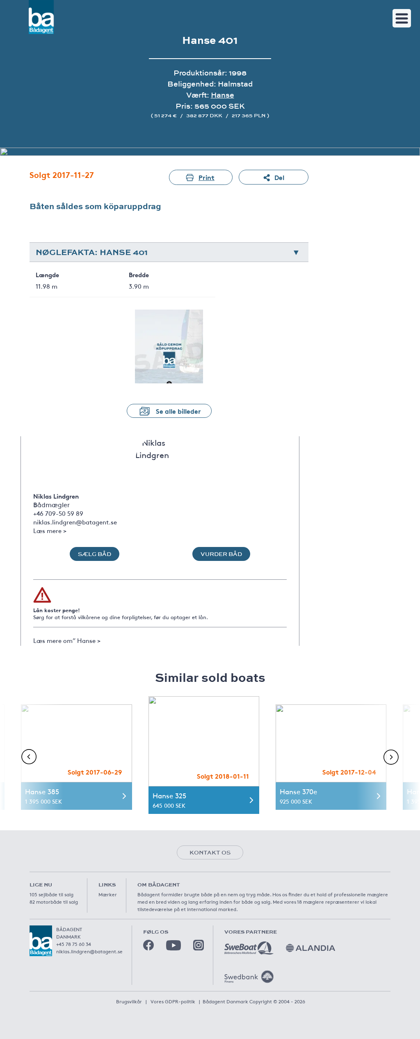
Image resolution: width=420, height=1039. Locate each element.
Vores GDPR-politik (173, 1001)
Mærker (107, 894)
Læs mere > (49, 530)
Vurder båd (221, 554)
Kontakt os (210, 852)
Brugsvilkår (129, 1001)
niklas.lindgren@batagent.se (75, 521)
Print (207, 177)
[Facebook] (148, 945)
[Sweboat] (249, 948)
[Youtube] (173, 945)
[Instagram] (198, 945)
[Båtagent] (41, 17)
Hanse (222, 95)
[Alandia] (310, 948)
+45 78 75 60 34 (73, 944)
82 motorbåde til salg (54, 901)
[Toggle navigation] (402, 18)
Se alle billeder (178, 410)
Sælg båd (94, 554)
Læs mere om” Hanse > (66, 640)
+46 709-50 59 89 (58, 513)
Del (279, 177)
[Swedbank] (249, 976)
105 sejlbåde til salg (51, 894)
